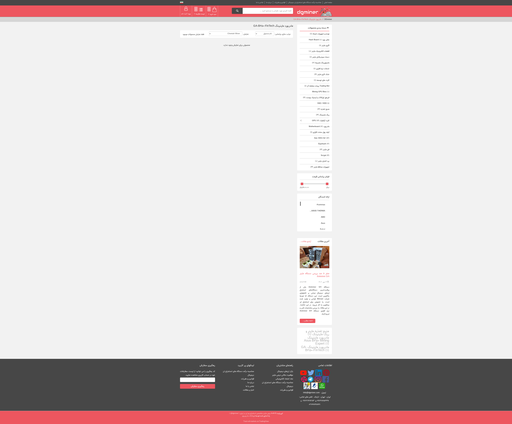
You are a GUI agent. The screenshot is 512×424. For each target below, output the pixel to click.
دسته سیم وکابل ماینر (319, 57)
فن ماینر (324, 149)
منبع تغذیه (323, 109)
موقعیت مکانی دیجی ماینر (282, 375)
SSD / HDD (323, 103)
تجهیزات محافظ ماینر (319, 167)
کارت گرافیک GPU (320, 120)
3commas (321, 204)
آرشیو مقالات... (305, 241)
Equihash (323, 143)
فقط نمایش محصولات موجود (193, 34)
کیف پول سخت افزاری (319, 132)
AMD (323, 217)
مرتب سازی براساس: (282, 34)
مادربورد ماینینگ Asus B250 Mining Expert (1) (316, 341)
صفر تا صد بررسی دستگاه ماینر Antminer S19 (314, 275)
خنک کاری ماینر (321, 74)
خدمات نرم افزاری (321, 68)
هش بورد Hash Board (319, 39)
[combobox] (268, 11)
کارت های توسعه (321, 80)
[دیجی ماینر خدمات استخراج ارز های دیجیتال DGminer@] (314, 12)
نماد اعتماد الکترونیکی (284, 378)
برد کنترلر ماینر (322, 161)
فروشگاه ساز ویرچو (248, 416)
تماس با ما (259, 2)
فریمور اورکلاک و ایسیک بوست (316, 97)
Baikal (323, 229)
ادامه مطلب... (307, 320)
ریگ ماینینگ (322, 115)
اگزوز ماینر (324, 45)
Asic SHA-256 (321, 138)
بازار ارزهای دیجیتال (285, 371)
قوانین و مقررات (279, 2)
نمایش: (246, 34)
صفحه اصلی (328, 2)
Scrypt (325, 155)
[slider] (327, 184)
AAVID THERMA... (318, 210)
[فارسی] (181, 3)
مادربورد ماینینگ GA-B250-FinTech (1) (315, 349)
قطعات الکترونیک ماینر (319, 51)
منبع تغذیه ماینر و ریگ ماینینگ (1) (317, 333)
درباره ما (269, 2)
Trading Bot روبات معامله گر (316, 86)
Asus (323, 223)
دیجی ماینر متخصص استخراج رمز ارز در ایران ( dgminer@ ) (250, 413)
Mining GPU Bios (320, 91)
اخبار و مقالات (248, 390)
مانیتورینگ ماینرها (320, 62)
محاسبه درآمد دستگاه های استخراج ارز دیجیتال (304, 2)
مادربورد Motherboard (319, 126)
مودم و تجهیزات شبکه (319, 34)
